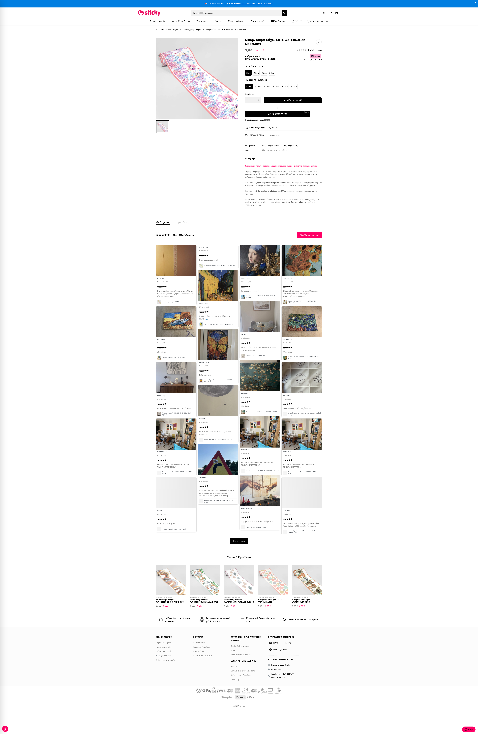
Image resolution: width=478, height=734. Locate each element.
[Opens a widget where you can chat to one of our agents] (469, 730)
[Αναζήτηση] (284, 13)
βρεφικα (266, 150)
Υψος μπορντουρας (255, 66)
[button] (319, 42)
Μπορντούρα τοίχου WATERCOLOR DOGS (301, 600)
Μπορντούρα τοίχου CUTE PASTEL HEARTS (270, 600)
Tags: (247, 150)
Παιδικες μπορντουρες (192, 29)
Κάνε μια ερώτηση (257, 127)
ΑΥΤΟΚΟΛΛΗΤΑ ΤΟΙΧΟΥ (252, 3)
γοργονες (275, 150)
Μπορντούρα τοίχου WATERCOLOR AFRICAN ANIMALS (204, 600)
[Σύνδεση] (324, 13)
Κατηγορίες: (250, 145)
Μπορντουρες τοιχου (169, 29)
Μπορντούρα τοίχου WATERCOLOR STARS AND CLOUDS (239, 600)
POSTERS (268, 3)
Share (274, 127)
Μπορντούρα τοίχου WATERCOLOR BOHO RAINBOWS (170, 600)
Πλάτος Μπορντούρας (256, 79)
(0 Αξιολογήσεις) (314, 50)
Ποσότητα (249, 94)
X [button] (475, 2)
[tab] (163, 222)
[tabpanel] (239, 388)
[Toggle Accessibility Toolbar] (5, 729)
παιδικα (283, 150)
